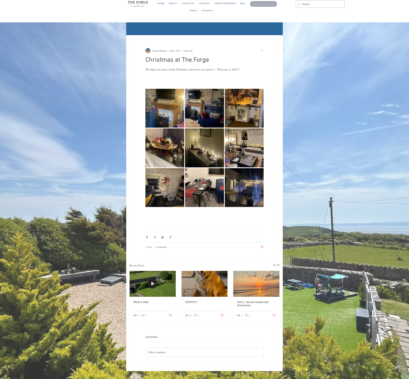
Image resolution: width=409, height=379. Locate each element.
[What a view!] (153, 284)
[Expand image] (164, 108)
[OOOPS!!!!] (204, 284)
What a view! (141, 302)
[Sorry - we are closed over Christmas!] (256, 284)
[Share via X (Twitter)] (154, 237)
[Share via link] (170, 237)
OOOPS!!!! (191, 302)
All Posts (133, 28)
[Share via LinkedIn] (162, 237)
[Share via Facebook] (146, 237)
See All (276, 264)
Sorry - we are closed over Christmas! (253, 304)
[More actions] (262, 51)
